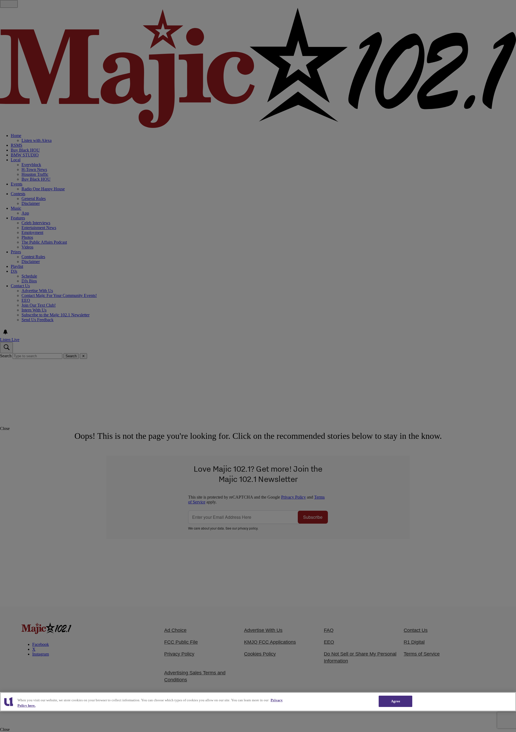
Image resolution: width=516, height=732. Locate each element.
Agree (395, 701)
